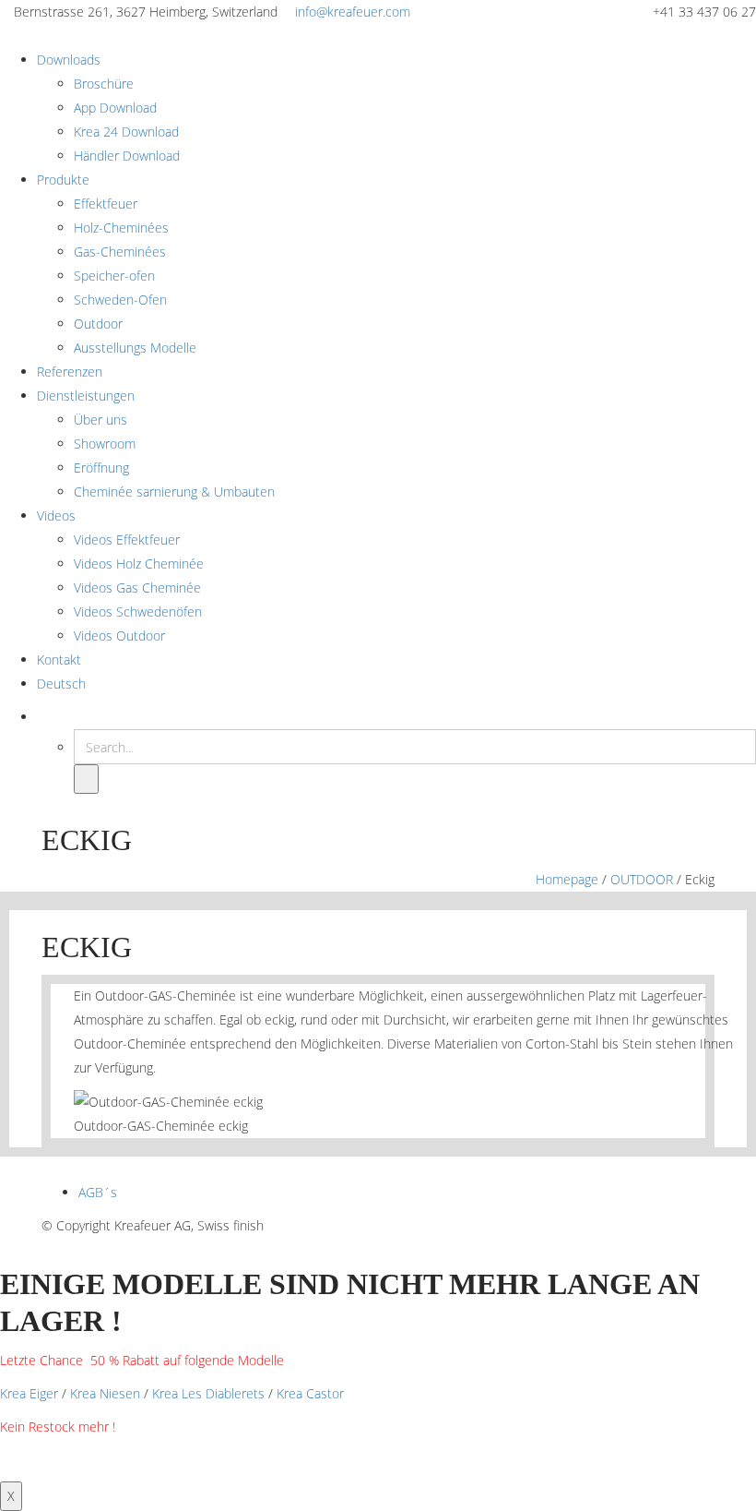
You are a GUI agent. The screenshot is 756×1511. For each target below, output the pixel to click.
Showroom (105, 443)
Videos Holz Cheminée (139, 563)
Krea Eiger (29, 1393)
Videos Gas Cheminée (137, 587)
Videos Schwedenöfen (138, 611)
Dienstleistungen (86, 395)
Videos (56, 515)
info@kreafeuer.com (352, 11)
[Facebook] (636, 1225)
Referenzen (69, 371)
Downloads (68, 59)
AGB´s (97, 1192)
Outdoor (98, 323)
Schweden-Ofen (120, 299)
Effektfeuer (105, 203)
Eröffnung (101, 467)
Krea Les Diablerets (208, 1393)
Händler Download (127, 155)
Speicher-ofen (114, 275)
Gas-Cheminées (120, 251)
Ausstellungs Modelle (135, 347)
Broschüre (104, 83)
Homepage (567, 879)
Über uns (100, 419)
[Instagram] (682, 1225)
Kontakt (59, 659)
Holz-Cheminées (121, 227)
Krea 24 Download (126, 131)
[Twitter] (659, 1225)
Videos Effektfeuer (127, 539)
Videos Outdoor (119, 635)
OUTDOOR (641, 879)
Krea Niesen (105, 1393)
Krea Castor (310, 1393)
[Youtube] (705, 1225)
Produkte (63, 179)
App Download (115, 107)
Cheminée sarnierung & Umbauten (174, 491)
